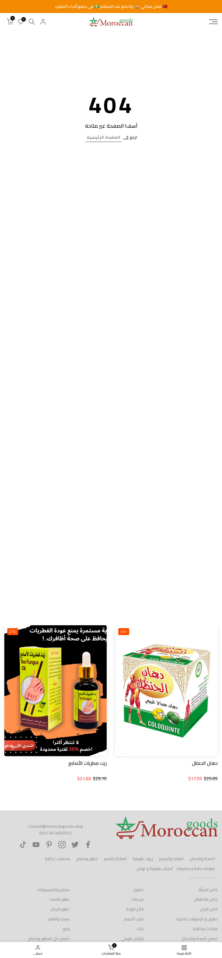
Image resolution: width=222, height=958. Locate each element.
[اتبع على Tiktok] (23, 844)
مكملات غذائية (57, 858)
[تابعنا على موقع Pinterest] (49, 844)
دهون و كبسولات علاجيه (197, 919)
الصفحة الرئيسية (103, 137)
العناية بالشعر (115, 858)
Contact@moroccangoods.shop (55, 826)
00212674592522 (55, 833)
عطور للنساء (59, 899)
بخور (66, 929)
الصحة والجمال (202, 858)
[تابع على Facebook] (88, 844)
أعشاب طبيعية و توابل (154, 868)
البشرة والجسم (171, 858)
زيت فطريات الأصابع (88, 763)
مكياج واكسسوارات (53, 889)
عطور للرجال (60, 909)
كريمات (137, 899)
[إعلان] (111, 6)
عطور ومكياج (87, 858)
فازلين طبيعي (132, 938)
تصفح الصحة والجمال (199, 938)
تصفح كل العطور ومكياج (49, 938)
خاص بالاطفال (206, 899)
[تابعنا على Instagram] (62, 844)
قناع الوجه (135, 909)
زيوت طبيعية (142, 858)
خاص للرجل (209, 909)
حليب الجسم (134, 919)
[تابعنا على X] (75, 844)
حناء (140, 929)
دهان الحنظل (205, 763)
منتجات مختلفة (205, 929)
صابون (138, 889)
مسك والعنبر (59, 919)
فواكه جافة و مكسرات (195, 868)
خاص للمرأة (208, 889)
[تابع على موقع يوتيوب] (36, 844)
